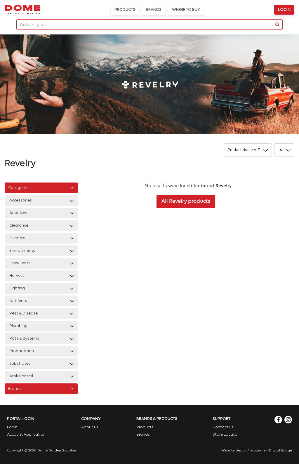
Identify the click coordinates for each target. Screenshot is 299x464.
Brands (153, 10)
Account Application (26, 434)
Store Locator (226, 434)
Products (124, 10)
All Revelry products (185, 201)
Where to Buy (186, 10)
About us (89, 427)
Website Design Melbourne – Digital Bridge (256, 450)
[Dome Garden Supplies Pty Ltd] (22, 10)
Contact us (223, 427)
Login (284, 10)
